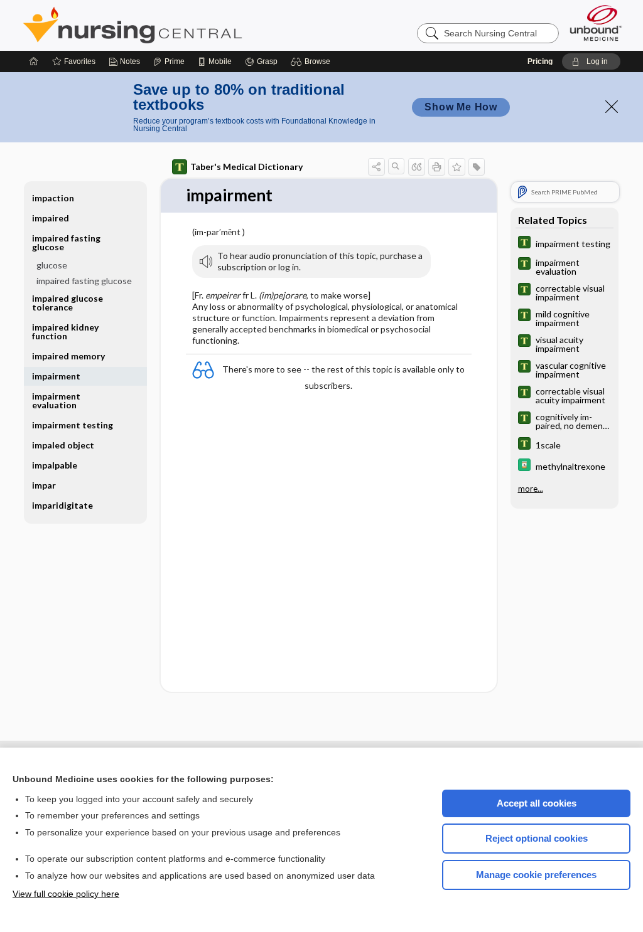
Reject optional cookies (536, 838)
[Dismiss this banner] (611, 106)
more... (530, 489)
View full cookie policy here (66, 894)
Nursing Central (180, 25)
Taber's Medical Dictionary (246, 166)
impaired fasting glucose (84, 280)
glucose (51, 265)
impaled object (63, 445)
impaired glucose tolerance (67, 302)
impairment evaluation (56, 400)
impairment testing (72, 425)
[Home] (34, 61)
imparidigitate (62, 505)
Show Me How (460, 107)
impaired (50, 218)
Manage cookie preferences (536, 874)
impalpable (54, 465)
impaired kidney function (65, 331)
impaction (53, 198)
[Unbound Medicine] (596, 23)
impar (44, 485)
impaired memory (68, 356)
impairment (56, 376)
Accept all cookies (536, 803)
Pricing (540, 61)
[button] (312, 61)
